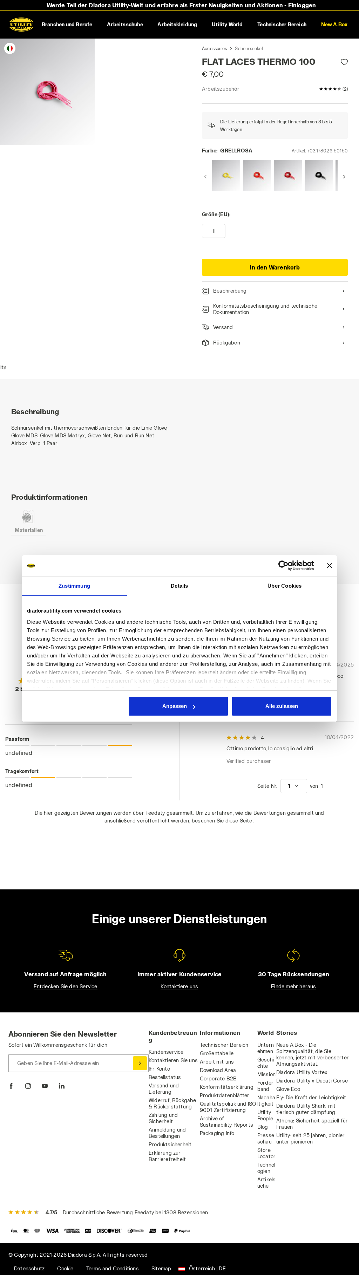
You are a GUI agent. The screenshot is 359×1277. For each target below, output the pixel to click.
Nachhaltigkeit (266, 1100)
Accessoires (214, 48)
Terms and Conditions (112, 1268)
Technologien (266, 1168)
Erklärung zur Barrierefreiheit (167, 1156)
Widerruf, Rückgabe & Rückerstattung (172, 1103)
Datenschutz (29, 1268)
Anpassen (174, 706)
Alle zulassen (281, 706)
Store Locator (266, 1153)
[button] (334, 25)
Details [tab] (179, 586)
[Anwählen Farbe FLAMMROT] (288, 175)
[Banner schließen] (329, 565)
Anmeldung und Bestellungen (167, 1133)
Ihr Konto (159, 1069)
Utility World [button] (227, 24)
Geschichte (265, 1063)
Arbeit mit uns (217, 1062)
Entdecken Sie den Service (65, 986)
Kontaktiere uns (179, 986)
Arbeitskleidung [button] (177, 24)
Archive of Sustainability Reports (226, 1121)
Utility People (265, 1115)
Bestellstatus (165, 1077)
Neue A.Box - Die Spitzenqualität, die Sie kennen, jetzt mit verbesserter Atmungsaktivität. (312, 1054)
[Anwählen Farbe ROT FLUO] (257, 175)
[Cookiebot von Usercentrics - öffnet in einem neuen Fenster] (283, 565)
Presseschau (265, 1138)
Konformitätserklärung (226, 1087)
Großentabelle (217, 1053)
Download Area (218, 1070)
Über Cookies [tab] (284, 586)
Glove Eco (288, 1089)
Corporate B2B (218, 1078)
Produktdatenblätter (225, 1095)
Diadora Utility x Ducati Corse (312, 1081)
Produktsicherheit (170, 1144)
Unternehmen (265, 1048)
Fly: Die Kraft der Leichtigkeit (311, 1097)
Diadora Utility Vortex (301, 1072)
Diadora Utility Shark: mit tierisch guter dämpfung (306, 1109)
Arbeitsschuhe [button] (125, 24)
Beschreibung (229, 291)
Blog (262, 1127)
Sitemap (161, 1268)
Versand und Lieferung (164, 1089)
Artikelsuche (266, 1182)
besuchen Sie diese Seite (222, 821)
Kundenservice (166, 1052)
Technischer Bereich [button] (281, 24)
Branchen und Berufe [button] (67, 24)
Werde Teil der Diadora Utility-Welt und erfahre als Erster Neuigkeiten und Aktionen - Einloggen (181, 5)
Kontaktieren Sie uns (173, 1060)
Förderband (265, 1086)
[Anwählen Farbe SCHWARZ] (319, 175)
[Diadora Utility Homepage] (21, 25)
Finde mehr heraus (293, 986)
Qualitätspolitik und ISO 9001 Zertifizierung (228, 1107)
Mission (266, 1074)
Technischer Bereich (224, 1045)
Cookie (65, 1268)
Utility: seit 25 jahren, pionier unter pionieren (310, 1138)
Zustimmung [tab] (74, 586)
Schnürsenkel (249, 48)
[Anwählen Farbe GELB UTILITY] (226, 175)
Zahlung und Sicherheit (163, 1118)
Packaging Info (217, 1133)
